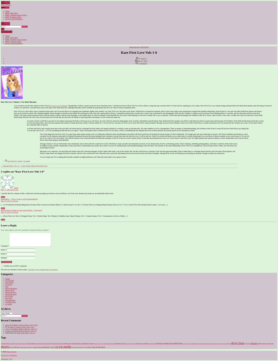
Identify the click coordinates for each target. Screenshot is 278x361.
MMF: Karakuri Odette (13, 17)
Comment (5, 246)
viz (56, 346)
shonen (254, 343)
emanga (91, 343)
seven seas (224, 343)
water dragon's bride (77, 347)
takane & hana (37, 347)
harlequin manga (120, 343)
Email (3, 254)
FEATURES (9, 281)
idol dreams (129, 343)
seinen (219, 343)
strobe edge (30, 347)
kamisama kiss (151, 343)
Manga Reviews (135, 47)
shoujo (20, 161)
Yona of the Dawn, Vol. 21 (26, 333)
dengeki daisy (67, 343)
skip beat (16, 347)
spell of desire (23, 347)
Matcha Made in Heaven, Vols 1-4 (25, 329)
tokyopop (45, 347)
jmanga (134, 343)
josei (6, 287)
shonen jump (262, 343)
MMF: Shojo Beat (11, 13)
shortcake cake (269, 343)
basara (36, 343)
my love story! (186, 343)
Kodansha (159, 343)
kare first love (12, 161)
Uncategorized (10, 300)
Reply (3, 197)
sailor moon (215, 343)
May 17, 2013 (142, 61)
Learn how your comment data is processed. (43, 270)
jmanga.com (140, 343)
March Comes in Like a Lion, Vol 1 (25, 325)
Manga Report (6, 5)
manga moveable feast (173, 343)
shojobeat (247, 343)
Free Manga (9, 283)
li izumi (7, 331)
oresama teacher (194, 343)
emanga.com (97, 343)
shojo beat (8, 298)
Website (3, 258)
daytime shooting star (56, 343)
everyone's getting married (108, 343)
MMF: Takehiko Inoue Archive (16, 15)
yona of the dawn (98, 347)
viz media (26, 161)
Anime (7, 279)
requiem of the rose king (205, 343)
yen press (88, 347)
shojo (229, 343)
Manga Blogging (11, 288)
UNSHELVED (10, 302)
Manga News (9, 290)
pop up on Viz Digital (59, 106)
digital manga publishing (80, 343)
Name (3, 250)
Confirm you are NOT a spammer (15, 266)
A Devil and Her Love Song (8, 343)
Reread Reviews (11, 294)
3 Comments (142, 63)
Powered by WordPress (9, 355)
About (7, 11)
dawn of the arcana (44, 343)
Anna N (143, 58)
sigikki (11, 347)
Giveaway (8, 285)
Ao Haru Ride (30, 343)
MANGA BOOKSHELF (14, 19)
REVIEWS (145, 47)
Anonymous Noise (20, 343)
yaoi (83, 347)
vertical (52, 347)
